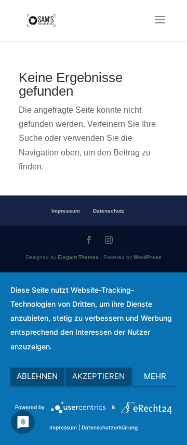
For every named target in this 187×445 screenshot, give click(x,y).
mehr (155, 376)
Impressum (65, 211)
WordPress (147, 257)
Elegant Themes (78, 257)
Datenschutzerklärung (110, 427)
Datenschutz (108, 211)
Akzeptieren (98, 376)
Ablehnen (37, 376)
